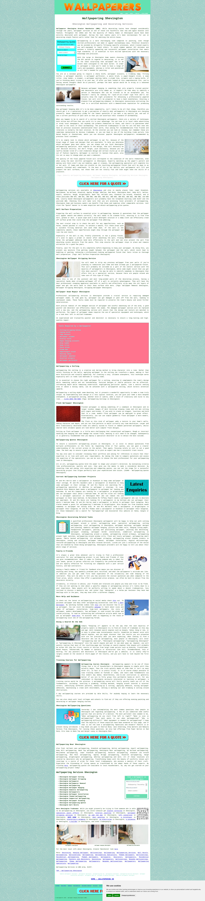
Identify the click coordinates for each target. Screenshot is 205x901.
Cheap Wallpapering (78, 861)
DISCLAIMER (144, 13)
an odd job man (96, 815)
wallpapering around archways (123, 534)
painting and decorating (137, 530)
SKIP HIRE (72, 817)
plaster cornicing (114, 811)
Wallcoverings (96, 853)
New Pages (63, 885)
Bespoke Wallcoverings (138, 859)
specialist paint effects (67, 813)
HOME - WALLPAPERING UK (102, 879)
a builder (73, 821)
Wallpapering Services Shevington (76, 772)
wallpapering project (88, 444)
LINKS (126, 13)
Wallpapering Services (126, 853)
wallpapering (142, 201)
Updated (70, 885)
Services (95, 885)
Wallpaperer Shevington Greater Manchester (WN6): (78, 28)
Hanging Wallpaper (80, 853)
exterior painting (103, 813)
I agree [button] (109, 895)
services (73, 547)
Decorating (66, 853)
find (62, 748)
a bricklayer (126, 817)
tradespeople (105, 821)
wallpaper (78, 31)
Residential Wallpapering (67, 857)
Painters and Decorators (79, 859)
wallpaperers (88, 199)
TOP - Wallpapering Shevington (69, 870)
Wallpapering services (65, 190)
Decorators (118, 857)
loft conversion (125, 815)
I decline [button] (116, 895)
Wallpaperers (130, 857)
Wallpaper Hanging (86, 885)
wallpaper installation (116, 540)
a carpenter (131, 819)
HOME (121, 13)
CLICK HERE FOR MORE (72, 399)
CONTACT (137, 13)
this (114, 600)
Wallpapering (82, 41)
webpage (97, 607)
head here (76, 616)
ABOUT (131, 13)
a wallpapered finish (139, 265)
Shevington (97, 190)
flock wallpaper (128, 415)
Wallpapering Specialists (106, 855)
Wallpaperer (106, 857)
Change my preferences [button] (128, 895)
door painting (98, 817)
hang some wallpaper (112, 481)
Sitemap (57, 885)
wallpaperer (71, 85)
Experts (101, 885)
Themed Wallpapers (126, 855)
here (66, 765)
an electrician (105, 819)
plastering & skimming (76, 819)
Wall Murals (143, 853)
